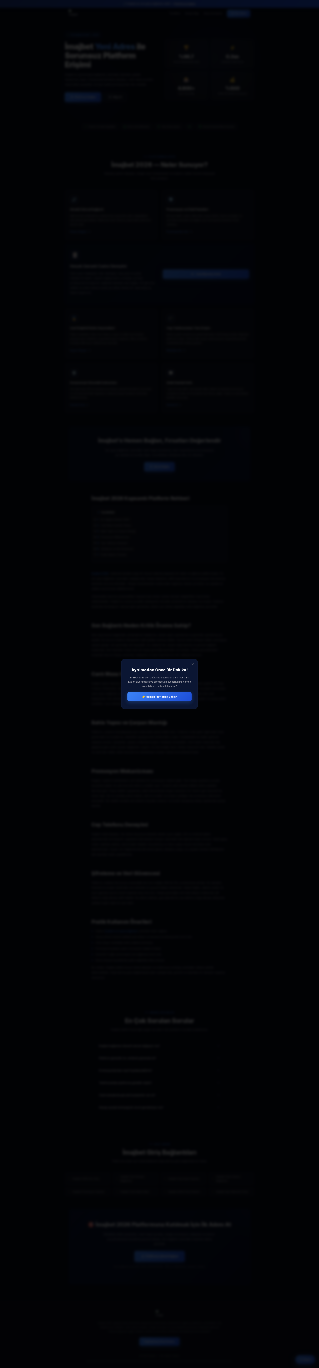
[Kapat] (192, 664)
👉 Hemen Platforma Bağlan (159, 696)
